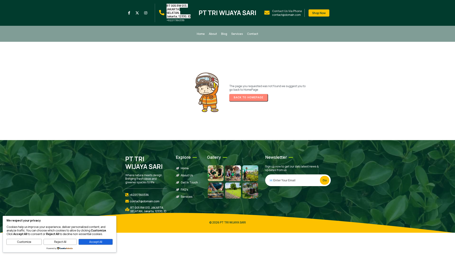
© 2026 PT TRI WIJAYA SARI (227, 222)
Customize (24, 242)
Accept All (95, 242)
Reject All (60, 242)
